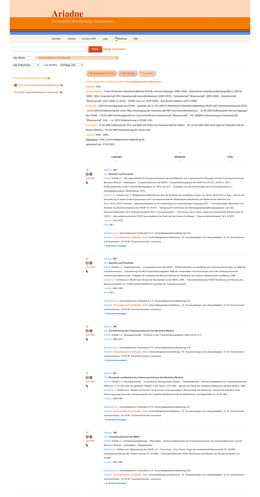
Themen (71, 38)
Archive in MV (89, 38)
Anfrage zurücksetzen (114, 49)
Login (105, 38)
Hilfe (135, 38)
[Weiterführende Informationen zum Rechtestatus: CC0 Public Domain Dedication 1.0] (89, 174)
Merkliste (122, 38)
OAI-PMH (90, 178)
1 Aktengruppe (127, 73)
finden (95, 49)
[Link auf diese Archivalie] (87, 182)
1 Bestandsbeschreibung (101, 73)
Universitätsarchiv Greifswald (127, 237)
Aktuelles (56, 38)
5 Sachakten (147, 73)
